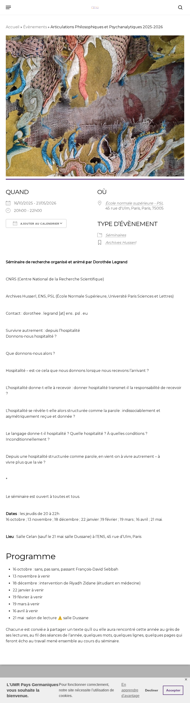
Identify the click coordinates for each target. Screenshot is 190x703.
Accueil (12, 27)
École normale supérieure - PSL (134, 203)
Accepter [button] (173, 690)
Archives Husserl (120, 242)
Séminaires (115, 235)
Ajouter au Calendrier (39, 223)
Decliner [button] (151, 690)
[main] (95, 290)
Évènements (35, 27)
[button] (8, 7)
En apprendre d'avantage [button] (130, 690)
